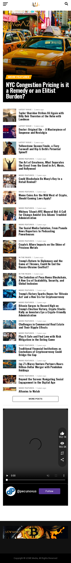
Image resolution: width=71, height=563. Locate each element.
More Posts (35, 399)
